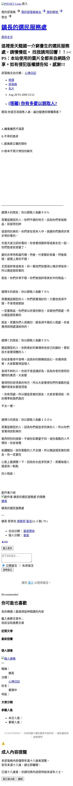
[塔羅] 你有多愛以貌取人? (33, 103)
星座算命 (29, 531)
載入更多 (7, 548)
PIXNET (16, 733)
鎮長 (4, 501)
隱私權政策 (63, 733)
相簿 (11, 80)
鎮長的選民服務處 (24, 27)
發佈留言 (7, 570)
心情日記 (30, 73)
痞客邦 (21, 521)
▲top (4, 541)
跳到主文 (7, 37)
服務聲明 (38, 737)
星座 (26, 535)
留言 (29, 521)
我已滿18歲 (9, 779)
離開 (20, 779)
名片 (11, 88)
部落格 (13, 84)
